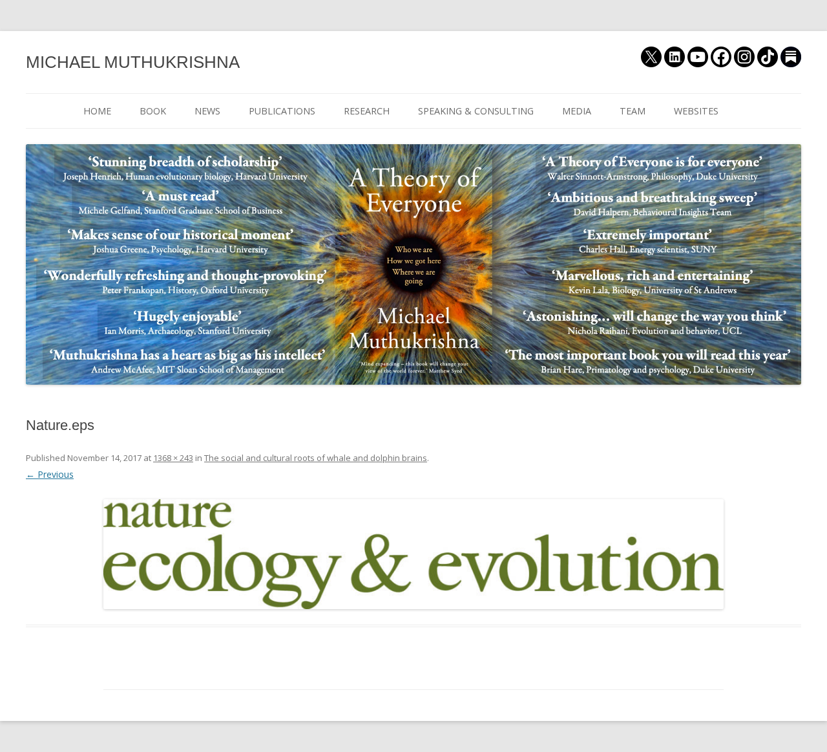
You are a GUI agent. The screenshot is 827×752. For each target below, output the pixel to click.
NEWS (207, 111)
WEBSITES (696, 111)
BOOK (153, 111)
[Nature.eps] (413, 554)
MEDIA (576, 111)
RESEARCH (367, 111)
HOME (97, 111)
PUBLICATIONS (282, 111)
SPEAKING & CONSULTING (476, 111)
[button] (413, 554)
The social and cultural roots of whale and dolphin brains (315, 458)
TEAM (632, 111)
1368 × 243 (173, 458)
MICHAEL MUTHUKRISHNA (133, 62)
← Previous (50, 474)
